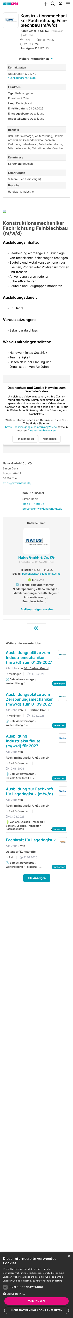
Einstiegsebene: (18, 113)
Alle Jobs (28, 35)
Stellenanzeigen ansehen (37, 609)
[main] (36, 456)
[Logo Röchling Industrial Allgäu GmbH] (62, 738)
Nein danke (49, 439)
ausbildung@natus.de (22, 77)
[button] (36, 1294)
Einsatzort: (15, 98)
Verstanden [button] (36, 1301)
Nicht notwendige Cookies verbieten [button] (36, 1310)
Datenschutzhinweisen (41, 430)
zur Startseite (36, 628)
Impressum (57, 30)
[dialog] (36, 1285)
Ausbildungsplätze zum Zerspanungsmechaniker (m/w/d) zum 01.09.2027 (29, 699)
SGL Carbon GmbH (36, 668)
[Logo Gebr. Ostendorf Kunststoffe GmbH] (62, 841)
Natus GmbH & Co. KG (34, 30)
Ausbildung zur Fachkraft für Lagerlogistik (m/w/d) (29, 791)
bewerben (59, 683)
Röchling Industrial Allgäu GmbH (27, 757)
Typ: (11, 93)
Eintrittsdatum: (18, 108)
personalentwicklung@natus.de (42, 508)
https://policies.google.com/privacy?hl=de (31, 426)
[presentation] (45, 4)
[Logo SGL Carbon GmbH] (62, 654)
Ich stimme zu (25, 439)
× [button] (68, 1256)
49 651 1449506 (33, 503)
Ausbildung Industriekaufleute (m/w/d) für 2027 (23, 741)
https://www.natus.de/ (17, 483)
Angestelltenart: (18, 118)
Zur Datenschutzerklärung (47, 1280)
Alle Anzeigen (36, 878)
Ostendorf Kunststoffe (21, 851)
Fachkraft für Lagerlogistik (31, 840)
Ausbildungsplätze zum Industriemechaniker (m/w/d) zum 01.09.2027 (29, 657)
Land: (11, 103)
